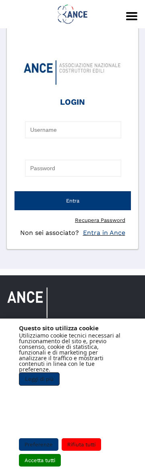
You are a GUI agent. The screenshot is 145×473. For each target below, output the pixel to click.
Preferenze (39, 444)
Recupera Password (100, 220)
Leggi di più (39, 379)
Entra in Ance (104, 232)
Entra (72, 201)
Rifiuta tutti (81, 444)
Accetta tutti (40, 460)
